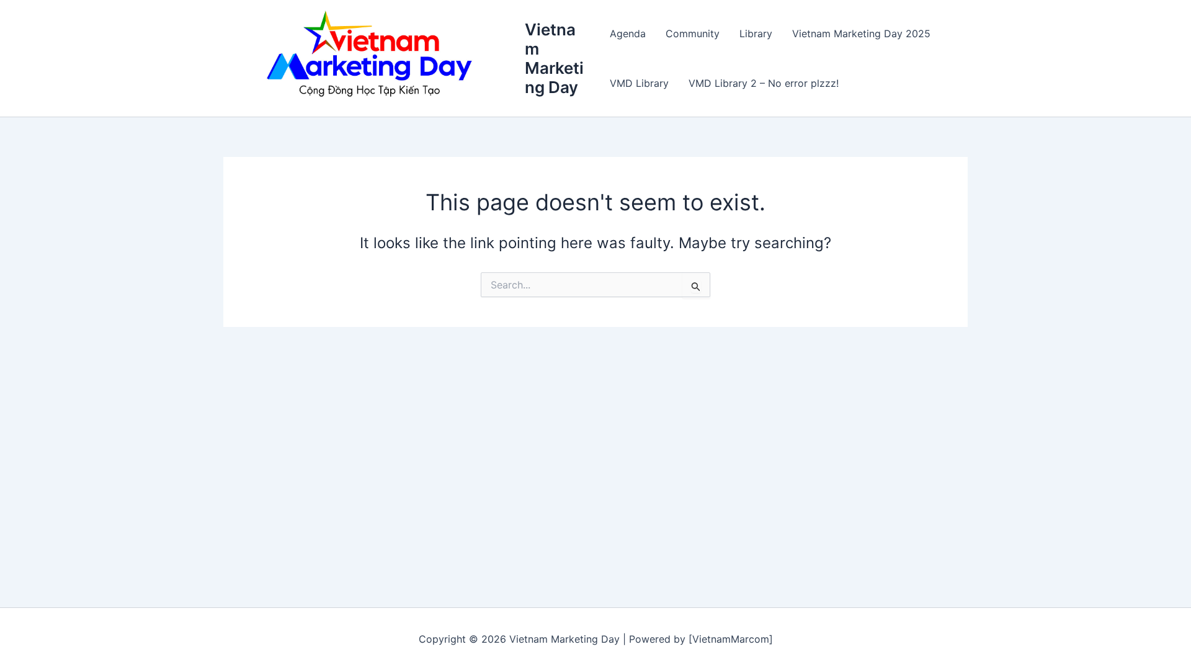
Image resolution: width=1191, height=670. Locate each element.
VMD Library (639, 83)
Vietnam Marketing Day (554, 58)
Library (755, 33)
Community (693, 33)
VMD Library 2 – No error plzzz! (764, 83)
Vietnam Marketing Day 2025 (861, 33)
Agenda (628, 33)
